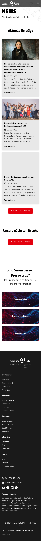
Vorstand (5, 442)
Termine (5, 462)
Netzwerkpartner (8, 400)
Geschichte (6, 449)
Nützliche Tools (8, 425)
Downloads (6, 387)
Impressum (6, 535)
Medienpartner (8, 411)
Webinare (5, 432)
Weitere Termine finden (20, 242)
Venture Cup (7, 380)
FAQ (3, 530)
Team (4, 445)
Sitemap (10, 530)
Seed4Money (7, 428)
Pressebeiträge (8, 466)
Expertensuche (7, 421)
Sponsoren (6, 404)
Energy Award (7, 383)
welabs (20, 526)
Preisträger (6, 390)
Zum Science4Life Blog (20, 211)
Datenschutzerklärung (24, 530)
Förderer (5, 407)
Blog (3, 459)
